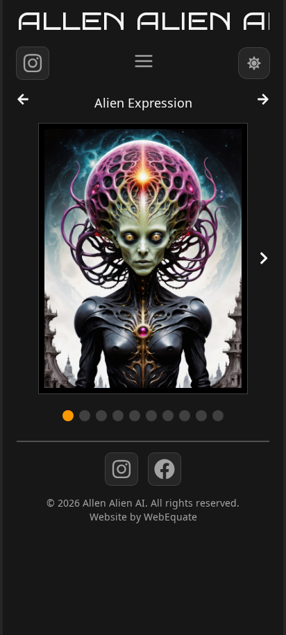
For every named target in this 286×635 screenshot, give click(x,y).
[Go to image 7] (168, 415)
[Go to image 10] (218, 415)
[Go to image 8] (184, 415)
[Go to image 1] (68, 415)
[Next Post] (263, 105)
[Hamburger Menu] (143, 61)
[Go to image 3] (101, 415)
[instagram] (33, 63)
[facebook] (164, 469)
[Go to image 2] (84, 415)
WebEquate (170, 516)
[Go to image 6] (151, 415)
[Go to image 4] (118, 415)
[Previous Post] (23, 105)
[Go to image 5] (134, 415)
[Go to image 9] (201, 415)
